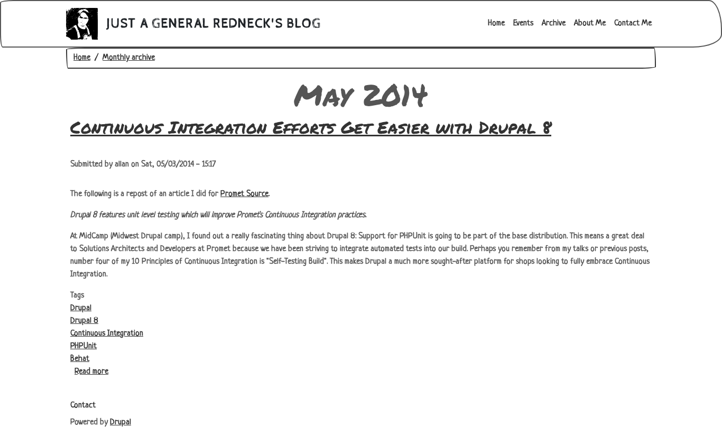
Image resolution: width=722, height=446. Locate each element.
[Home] (86, 24)
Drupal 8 (84, 321)
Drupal (80, 308)
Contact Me (633, 23)
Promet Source (244, 194)
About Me (590, 23)
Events (523, 23)
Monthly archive (129, 57)
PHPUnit (83, 346)
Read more (91, 371)
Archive (554, 23)
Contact (83, 405)
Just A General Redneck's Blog (213, 23)
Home (496, 23)
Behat (79, 359)
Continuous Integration (106, 333)
